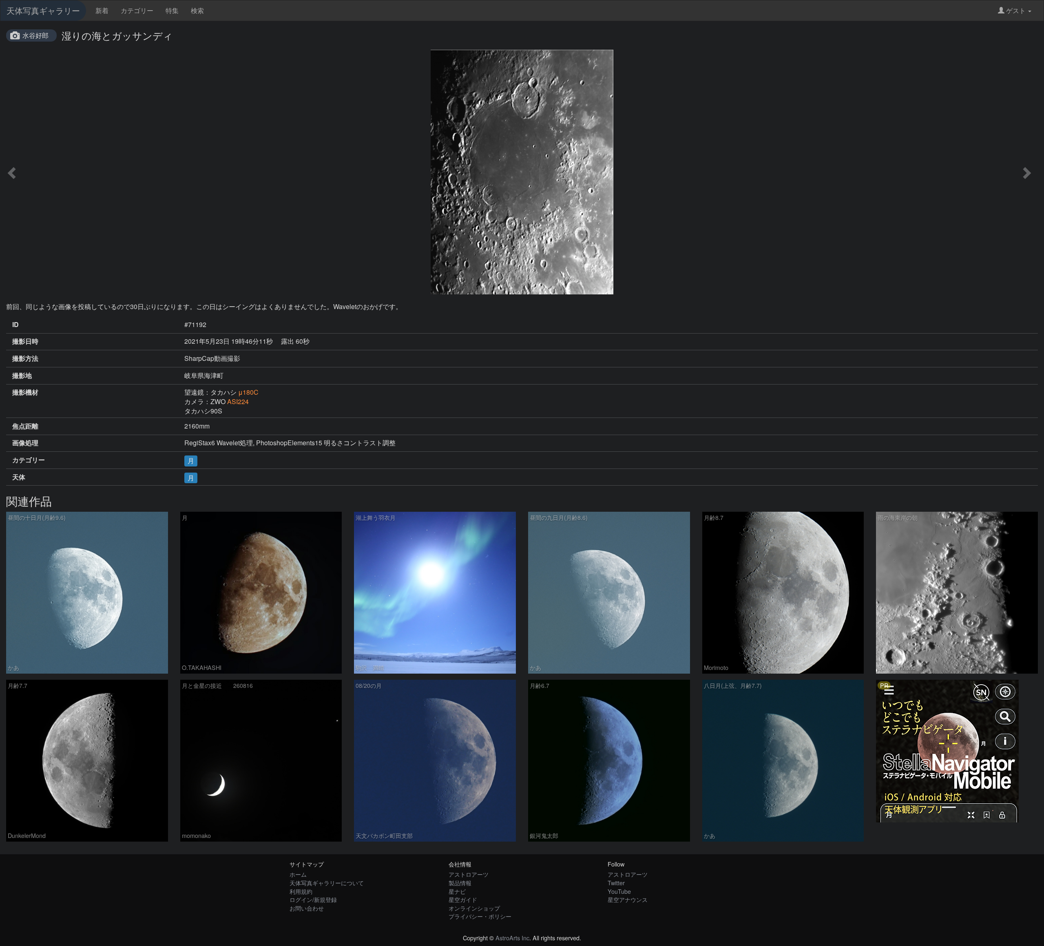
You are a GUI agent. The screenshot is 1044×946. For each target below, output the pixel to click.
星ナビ (457, 891)
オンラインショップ (474, 908)
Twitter (616, 882)
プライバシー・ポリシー (480, 916)
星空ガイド (463, 899)
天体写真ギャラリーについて (327, 882)
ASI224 (238, 401)
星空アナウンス (628, 899)
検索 (197, 10)
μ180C (248, 392)
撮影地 (22, 375)
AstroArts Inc (512, 937)
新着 (101, 10)
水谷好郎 (35, 35)
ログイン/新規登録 (313, 899)
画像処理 (25, 442)
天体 (18, 477)
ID (15, 324)
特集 (172, 10)
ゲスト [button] (1015, 10)
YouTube (619, 891)
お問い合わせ (307, 908)
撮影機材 (25, 392)
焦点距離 (25, 426)
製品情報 (460, 882)
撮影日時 (25, 341)
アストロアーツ (469, 874)
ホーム (298, 874)
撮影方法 (25, 358)
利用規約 (301, 891)
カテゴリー (137, 10)
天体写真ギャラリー (43, 10)
